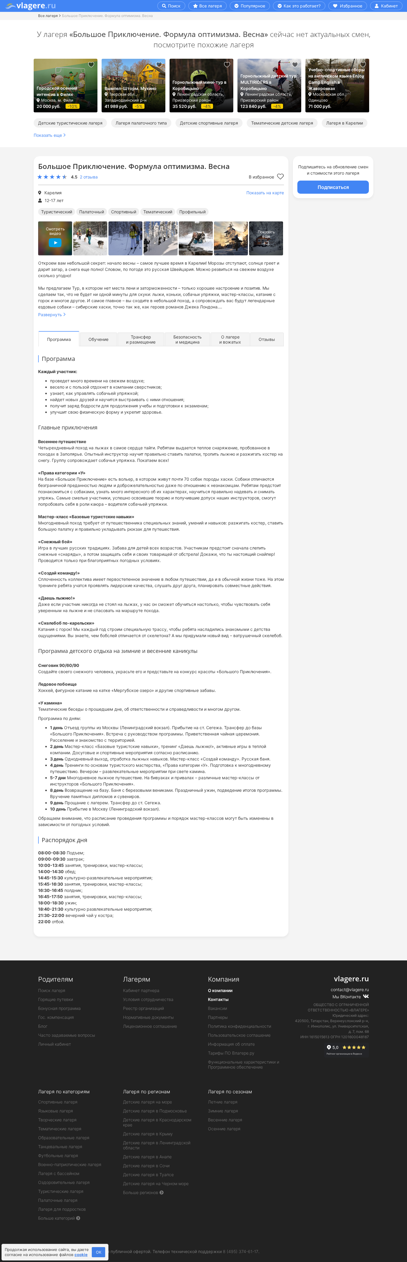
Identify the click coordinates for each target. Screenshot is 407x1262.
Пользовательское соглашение (239, 1035)
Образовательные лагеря (63, 1137)
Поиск (174, 5)
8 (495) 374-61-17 (240, 1251)
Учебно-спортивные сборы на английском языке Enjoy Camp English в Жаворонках (336, 79)
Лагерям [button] (136, 979)
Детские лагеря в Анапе (147, 1156)
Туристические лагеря (60, 1191)
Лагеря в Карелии (344, 122)
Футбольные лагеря (58, 1155)
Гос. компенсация (56, 1017)
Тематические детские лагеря (282, 122)
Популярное (252, 5)
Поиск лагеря (51, 990)
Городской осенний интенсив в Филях (57, 91)
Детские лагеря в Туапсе (148, 1174)
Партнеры (218, 1017)
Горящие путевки (55, 999)
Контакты (218, 999)
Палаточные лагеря (57, 1200)
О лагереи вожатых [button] (230, 339)
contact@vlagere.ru (350, 989)
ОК (98, 1252)
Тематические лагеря (59, 1128)
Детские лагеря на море (147, 1101)
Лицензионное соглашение (150, 1026)
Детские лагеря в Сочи (146, 1165)
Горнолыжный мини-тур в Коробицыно (199, 85)
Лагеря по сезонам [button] (230, 1092)
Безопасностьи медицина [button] (187, 339)
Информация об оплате (231, 1044)
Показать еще (48, 135)
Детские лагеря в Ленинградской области (156, 1145)
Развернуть (50, 314)
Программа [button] (59, 339)
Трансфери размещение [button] (141, 339)
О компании (220, 990)
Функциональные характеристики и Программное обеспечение (243, 1064)
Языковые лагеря (55, 1110)
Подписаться (333, 187)
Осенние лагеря (224, 1128)
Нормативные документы (148, 1017)
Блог (42, 1026)
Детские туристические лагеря (70, 122)
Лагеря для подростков (62, 1209)
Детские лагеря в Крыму (148, 1133)
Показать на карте (265, 192)
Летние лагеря (222, 1101)
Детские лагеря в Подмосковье (155, 1110)
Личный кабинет (54, 1044)
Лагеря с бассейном (58, 1173)
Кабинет (389, 5)
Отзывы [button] (267, 339)
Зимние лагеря (223, 1110)
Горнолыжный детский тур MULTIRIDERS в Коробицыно (268, 82)
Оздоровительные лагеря (64, 1182)
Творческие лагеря (57, 1119)
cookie (81, 1254)
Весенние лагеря (225, 1119)
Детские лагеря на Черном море (156, 1183)
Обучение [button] (98, 339)
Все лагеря (210, 5)
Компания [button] (223, 979)
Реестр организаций (143, 1008)
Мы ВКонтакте (347, 996)
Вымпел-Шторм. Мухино (130, 88)
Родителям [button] (55, 979)
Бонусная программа (59, 1008)
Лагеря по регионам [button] (146, 1092)
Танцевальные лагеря (60, 1146)
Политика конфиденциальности (239, 1026)
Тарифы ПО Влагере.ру (231, 1052)
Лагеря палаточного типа (141, 122)
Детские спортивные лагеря (209, 122)
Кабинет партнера (141, 990)
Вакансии (217, 1008)
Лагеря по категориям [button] (64, 1092)
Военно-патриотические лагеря (69, 1164)
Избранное (350, 5)
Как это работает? (301, 5)
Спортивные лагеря (57, 1101)
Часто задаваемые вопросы (66, 1035)
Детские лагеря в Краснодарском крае (157, 1122)
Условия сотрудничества (148, 999)
